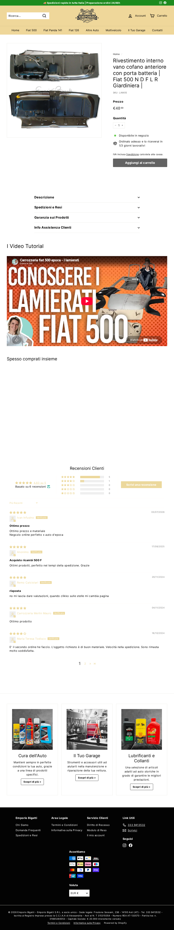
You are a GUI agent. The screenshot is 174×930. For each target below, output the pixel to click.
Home (15, 30)
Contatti (157, 30)
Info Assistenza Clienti (52, 227)
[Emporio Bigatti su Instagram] (124, 845)
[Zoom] (54, 90)
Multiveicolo (113, 30)
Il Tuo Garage (136, 30)
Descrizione (44, 197)
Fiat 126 (74, 30)
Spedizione (132, 154)
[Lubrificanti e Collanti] (141, 729)
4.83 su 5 (40, 483)
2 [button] (85, 663)
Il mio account (96, 835)
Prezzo (118, 101)
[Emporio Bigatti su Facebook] (130, 845)
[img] (18, 512)
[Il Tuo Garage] (87, 729)
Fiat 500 (31, 30)
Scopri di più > (32, 781)
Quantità (119, 118)
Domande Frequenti (28, 830)
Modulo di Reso (97, 830)
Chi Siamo (22, 825)
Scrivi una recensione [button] (141, 484)
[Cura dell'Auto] (32, 729)
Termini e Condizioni (64, 825)
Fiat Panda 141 (53, 30)
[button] (68, 477)
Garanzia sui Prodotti (51, 217)
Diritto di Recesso (98, 825)
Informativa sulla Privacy (66, 830)
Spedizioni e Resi (48, 207)
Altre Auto (92, 30)
